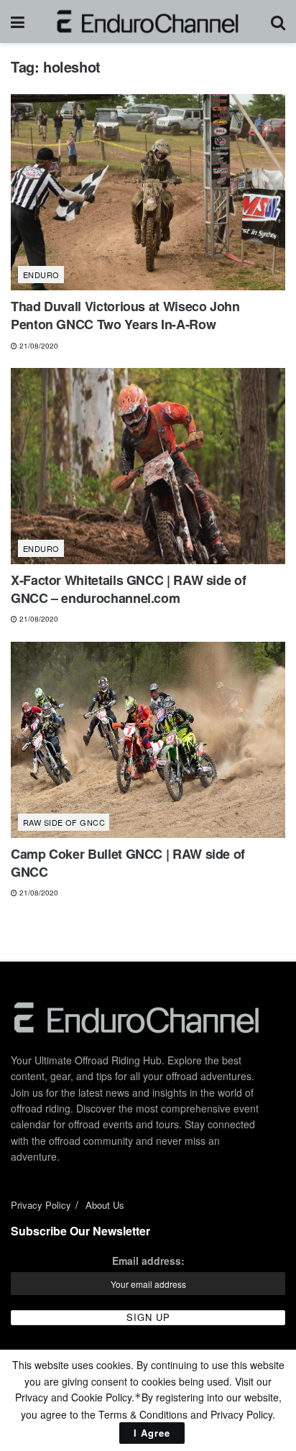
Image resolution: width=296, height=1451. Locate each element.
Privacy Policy (41, 1205)
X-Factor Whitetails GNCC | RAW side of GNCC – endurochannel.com (128, 589)
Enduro (41, 274)
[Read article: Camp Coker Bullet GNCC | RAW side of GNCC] (148, 740)
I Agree (152, 1433)
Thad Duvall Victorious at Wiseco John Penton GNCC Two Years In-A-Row (125, 315)
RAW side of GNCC (64, 822)
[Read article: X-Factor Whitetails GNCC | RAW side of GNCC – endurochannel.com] (148, 466)
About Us (104, 1205)
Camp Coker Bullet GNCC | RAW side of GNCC (128, 862)
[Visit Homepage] (147, 21)
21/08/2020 (37, 346)
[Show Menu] (17, 21)
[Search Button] (278, 21)
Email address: (148, 1260)
